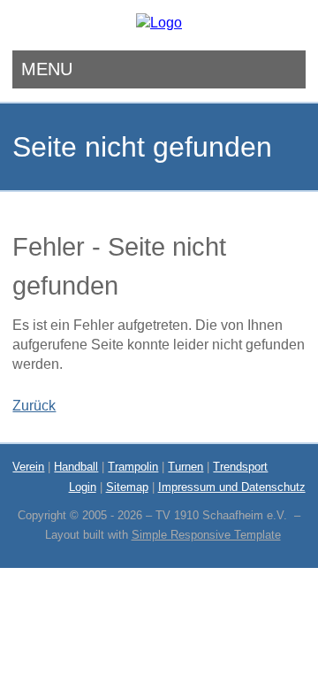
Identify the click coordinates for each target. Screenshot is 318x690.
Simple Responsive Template (206, 534)
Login (82, 487)
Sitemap (127, 487)
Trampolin (133, 466)
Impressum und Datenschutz (232, 487)
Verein (28, 466)
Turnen (185, 466)
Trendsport (240, 466)
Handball (76, 466)
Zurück (34, 405)
